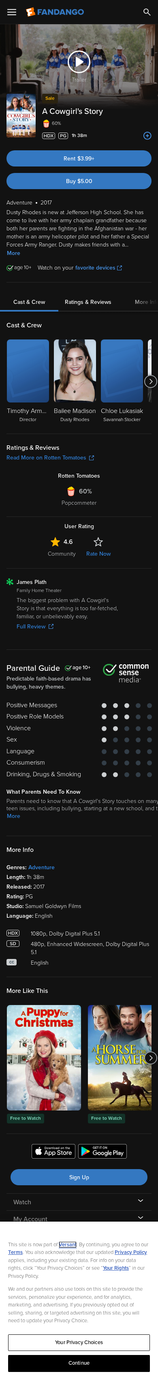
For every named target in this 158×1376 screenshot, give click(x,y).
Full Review (31, 626)
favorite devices (95, 267)
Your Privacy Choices (79, 1342)
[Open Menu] (11, 12)
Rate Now (98, 553)
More (13, 253)
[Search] (147, 12)
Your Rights (116, 1268)
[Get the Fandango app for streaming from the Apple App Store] (53, 1152)
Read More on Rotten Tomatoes (46, 457)
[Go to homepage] (56, 12)
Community (62, 553)
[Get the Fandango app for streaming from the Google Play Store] (102, 1152)
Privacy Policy (131, 1252)
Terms (15, 1252)
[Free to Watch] (43, 1058)
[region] (79, 1299)
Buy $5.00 (79, 181)
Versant (68, 1244)
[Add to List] (147, 136)
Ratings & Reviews (88, 302)
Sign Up (79, 1177)
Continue (79, 1363)
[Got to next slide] (150, 381)
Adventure (41, 867)
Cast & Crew (29, 302)
